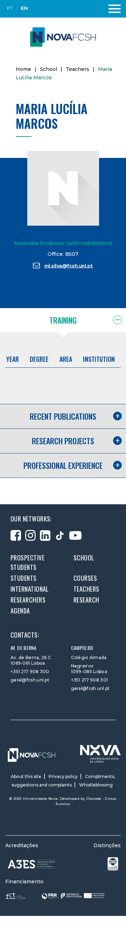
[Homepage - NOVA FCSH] (63, 36)
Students (23, 578)
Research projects (63, 440)
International (29, 588)
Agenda (20, 610)
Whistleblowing (96, 784)
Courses (85, 578)
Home (23, 69)
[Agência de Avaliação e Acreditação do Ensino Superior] (31, 864)
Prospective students (27, 562)
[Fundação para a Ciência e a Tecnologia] (16, 895)
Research (86, 599)
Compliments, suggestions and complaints (63, 780)
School (48, 69)
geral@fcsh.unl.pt (29, 680)
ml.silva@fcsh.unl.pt (68, 265)
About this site (26, 776)
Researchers (28, 599)
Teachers (77, 69)
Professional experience (63, 465)
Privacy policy (63, 776)
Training (63, 320)
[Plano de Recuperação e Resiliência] (73, 895)
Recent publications (63, 416)
